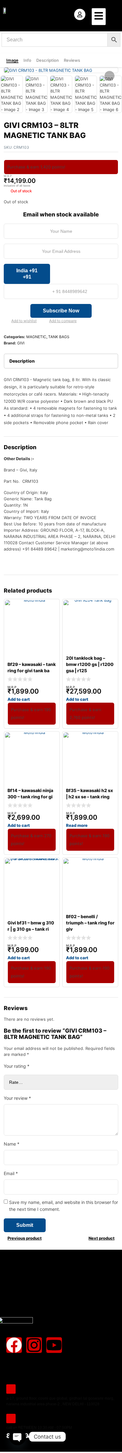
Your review (17, 1098)
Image (12, 60)
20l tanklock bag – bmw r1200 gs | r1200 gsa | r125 (90, 664)
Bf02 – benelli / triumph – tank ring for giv (90, 923)
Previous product (25, 1238)
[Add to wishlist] (6, 320)
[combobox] (27, 274)
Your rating (16, 1066)
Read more (77, 825)
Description (47, 60)
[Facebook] (14, 1345)
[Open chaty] (17, 1436)
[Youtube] (54, 1345)
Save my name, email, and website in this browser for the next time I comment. (63, 1206)
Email (11, 1173)
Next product (101, 1238)
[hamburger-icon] (99, 16)
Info (27, 60)
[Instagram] (34, 1345)
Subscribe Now (61, 310)
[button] (109, 76)
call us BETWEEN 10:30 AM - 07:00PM (39, 1427)
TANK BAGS (58, 336)
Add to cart (19, 699)
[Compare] (44, 320)
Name (11, 1144)
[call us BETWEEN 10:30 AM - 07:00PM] (11, 1418)
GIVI (20, 343)
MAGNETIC (36, 336)
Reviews (72, 60)
